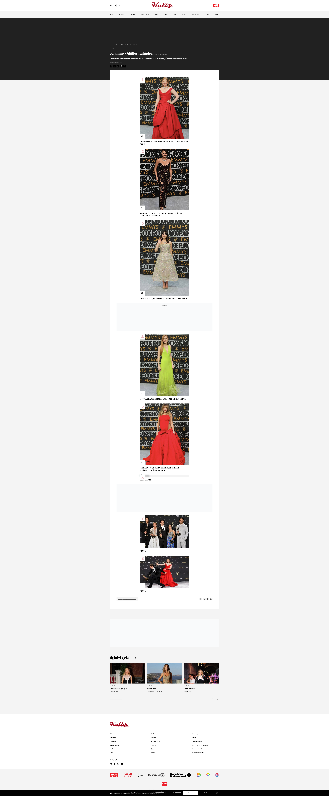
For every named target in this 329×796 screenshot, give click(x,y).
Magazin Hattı (195, 14)
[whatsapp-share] (118, 66)
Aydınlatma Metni (198, 753)
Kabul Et (190, 793)
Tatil (165, 14)
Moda (156, 14)
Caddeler (132, 14)
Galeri (207, 14)
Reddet (206, 793)
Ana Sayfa (112, 44)
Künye (194, 738)
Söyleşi (174, 14)
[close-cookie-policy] (217, 792)
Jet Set (184, 14)
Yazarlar (154, 745)
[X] (118, 763)
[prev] (212, 699)
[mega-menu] (210, 5)
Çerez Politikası (197, 741)
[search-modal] (207, 5)
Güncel (111, 14)
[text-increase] (124, 66)
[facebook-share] (111, 66)
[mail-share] (121, 66)
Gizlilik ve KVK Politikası (200, 745)
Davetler (121, 14)
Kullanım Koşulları (198, 749)
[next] (217, 699)
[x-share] (114, 66)
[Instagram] (111, 763)
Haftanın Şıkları (145, 14)
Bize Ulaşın (195, 734)
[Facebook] (114, 763)
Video (216, 14)
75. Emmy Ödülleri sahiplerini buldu (129, 44)
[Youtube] (122, 763)
